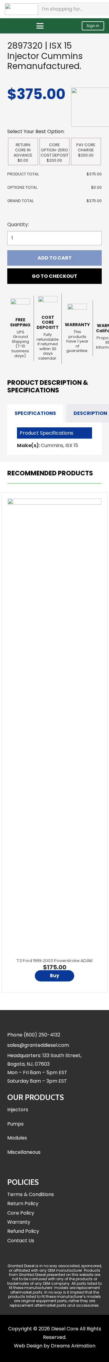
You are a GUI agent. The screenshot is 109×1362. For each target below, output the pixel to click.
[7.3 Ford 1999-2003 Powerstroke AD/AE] (54, 726)
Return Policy (22, 1203)
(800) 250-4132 (42, 1034)
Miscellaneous (24, 1152)
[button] (40, 25)
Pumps (15, 1123)
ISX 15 (71, 445)
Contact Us (20, 1240)
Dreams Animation (73, 1345)
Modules (17, 1137)
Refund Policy (23, 1231)
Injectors (17, 1109)
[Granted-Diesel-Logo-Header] (21, 9)
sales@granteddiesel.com (38, 1045)
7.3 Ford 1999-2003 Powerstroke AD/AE (55, 960)
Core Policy (20, 1212)
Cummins (52, 445)
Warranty (18, 1222)
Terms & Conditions (30, 1194)
